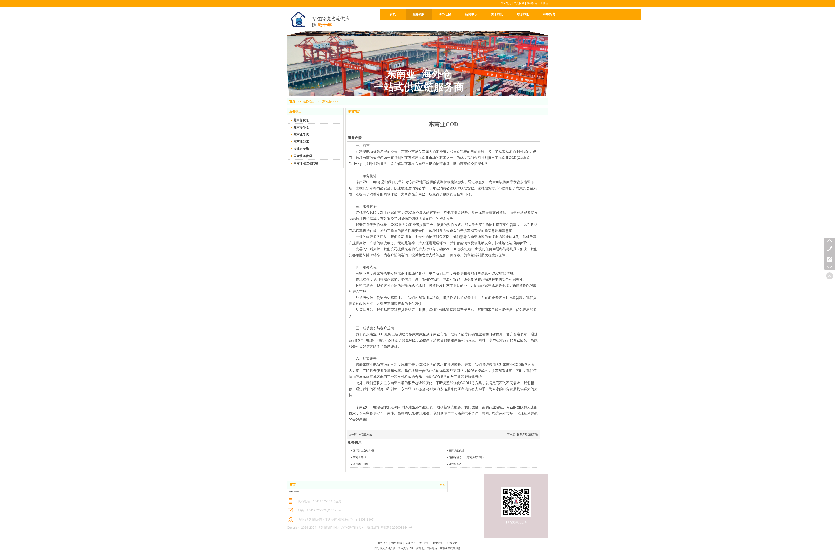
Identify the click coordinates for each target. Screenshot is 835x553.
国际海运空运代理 (527, 434)
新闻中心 (410, 543)
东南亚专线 (365, 434)
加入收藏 (519, 3)
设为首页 (505, 3)
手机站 (544, 3)
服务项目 (309, 101)
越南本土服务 (361, 464)
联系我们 (438, 543)
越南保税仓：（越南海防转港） (467, 457)
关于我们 (424, 543)
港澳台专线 (455, 464)
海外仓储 (396, 543)
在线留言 (532, 3)
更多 (442, 485)
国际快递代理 (456, 450)
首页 (292, 101)
